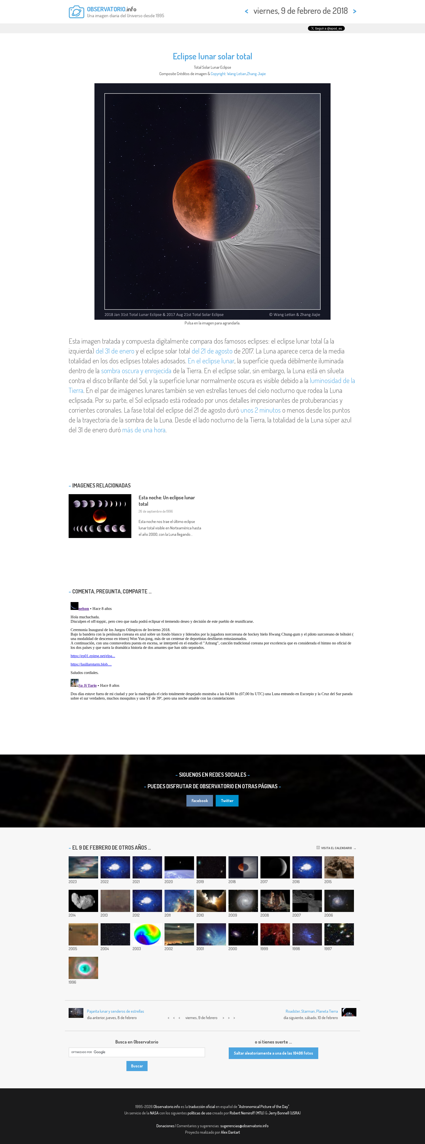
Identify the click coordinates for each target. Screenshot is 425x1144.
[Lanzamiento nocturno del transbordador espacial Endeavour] (211, 901)
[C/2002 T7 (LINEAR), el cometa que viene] (115, 934)
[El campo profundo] (339, 934)
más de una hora (144, 429)
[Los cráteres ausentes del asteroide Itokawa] (83, 901)
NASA (154, 1112)
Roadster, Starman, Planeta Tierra (312, 1011)
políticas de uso (200, 1112)
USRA (295, 1112)
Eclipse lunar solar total (212, 55)
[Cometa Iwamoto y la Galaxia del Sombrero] (211, 867)
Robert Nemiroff (242, 1112)
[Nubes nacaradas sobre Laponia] (83, 867)
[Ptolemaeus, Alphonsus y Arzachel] (307, 901)
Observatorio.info (166, 1106)
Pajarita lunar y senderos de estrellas (115, 1011)
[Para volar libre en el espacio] (179, 867)
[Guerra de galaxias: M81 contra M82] (243, 934)
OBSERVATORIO (106, 9)
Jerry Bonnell (278, 1112)
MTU (260, 1112)
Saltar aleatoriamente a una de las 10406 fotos (273, 1053)
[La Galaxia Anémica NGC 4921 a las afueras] (243, 901)
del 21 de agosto (212, 350)
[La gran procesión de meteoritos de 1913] (115, 901)
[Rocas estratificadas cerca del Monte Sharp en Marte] (339, 867)
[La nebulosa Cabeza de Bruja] (307, 934)
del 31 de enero (115, 350)
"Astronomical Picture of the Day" (263, 1106)
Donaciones (165, 1125)
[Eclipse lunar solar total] (243, 867)
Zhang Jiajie (256, 73)
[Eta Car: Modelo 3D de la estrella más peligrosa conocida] (115, 867)
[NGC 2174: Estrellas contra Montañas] (179, 901)
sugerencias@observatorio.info (244, 1125)
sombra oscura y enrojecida (136, 370)
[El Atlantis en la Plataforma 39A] (275, 901)
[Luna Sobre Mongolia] (179, 934)
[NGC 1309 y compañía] (339, 901)
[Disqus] (212, 661)
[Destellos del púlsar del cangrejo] (147, 867)
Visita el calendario (336, 848)
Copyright (218, 73)
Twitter (227, 800)
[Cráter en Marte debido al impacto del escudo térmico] (83, 934)
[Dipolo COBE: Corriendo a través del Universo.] (147, 934)
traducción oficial (202, 1106)
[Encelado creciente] (275, 867)
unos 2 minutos (261, 409)
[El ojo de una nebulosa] (83, 968)
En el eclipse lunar (211, 360)
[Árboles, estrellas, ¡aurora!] (147, 901)
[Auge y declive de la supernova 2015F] (307, 867)
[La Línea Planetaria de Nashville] (211, 934)
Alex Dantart (230, 1132)
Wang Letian (236, 73)
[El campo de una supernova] (275, 934)
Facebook (200, 800)
